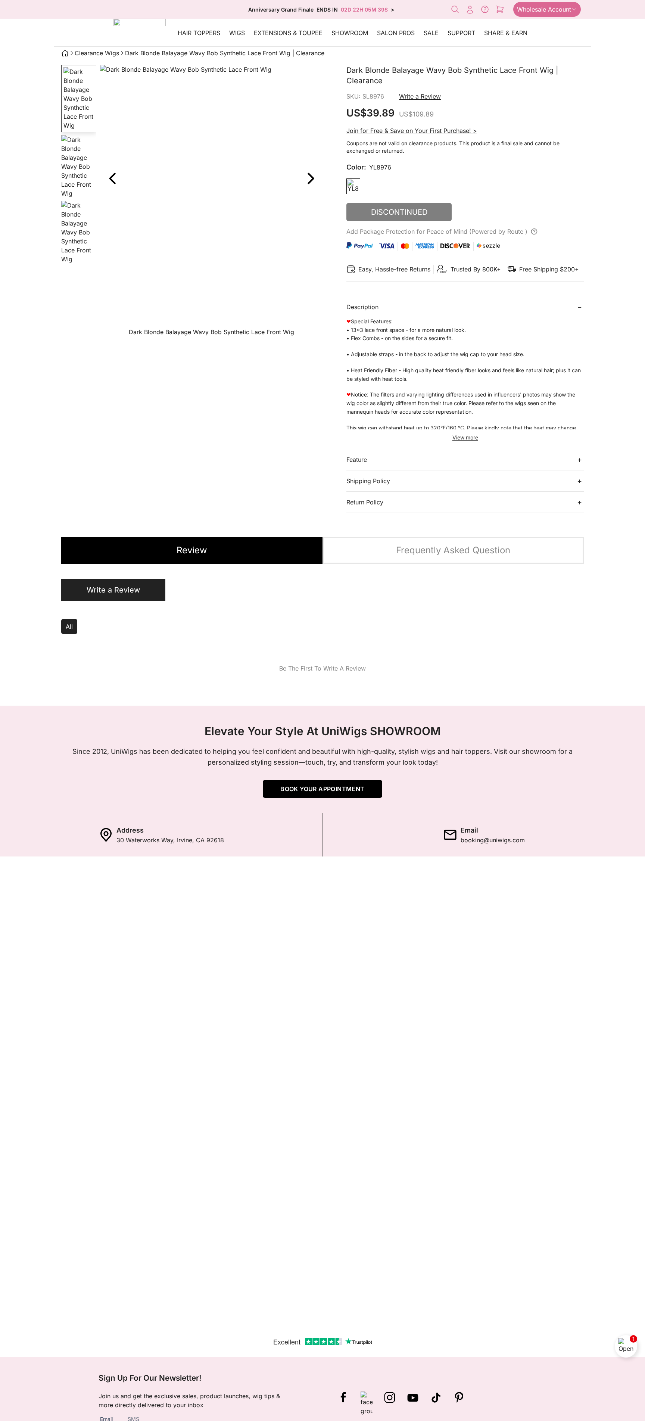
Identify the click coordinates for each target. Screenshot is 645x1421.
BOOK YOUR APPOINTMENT (322, 789)
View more (465, 437)
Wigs (237, 33)
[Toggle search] (455, 9)
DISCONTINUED (399, 212)
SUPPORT (461, 33)
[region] (211, 202)
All (69, 626)
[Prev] (112, 178)
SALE (431, 33)
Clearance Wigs (97, 53)
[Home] (65, 53)
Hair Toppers (199, 33)
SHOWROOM (349, 33)
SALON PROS (396, 33)
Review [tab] (192, 550)
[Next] (310, 178)
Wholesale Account (544, 9)
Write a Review (420, 96)
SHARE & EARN (505, 33)
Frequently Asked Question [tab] (453, 550)
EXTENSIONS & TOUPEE (288, 33)
